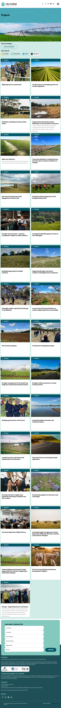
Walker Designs (54, 703)
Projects (36, 54)
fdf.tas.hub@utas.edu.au (7, 684)
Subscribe (51, 649)
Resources (17, 54)
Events (6, 54)
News (26, 54)
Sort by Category (9, 46)
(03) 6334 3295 (4, 686)
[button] (58, 4)
